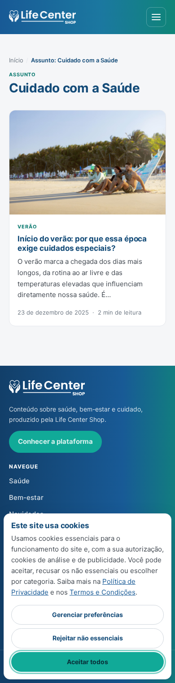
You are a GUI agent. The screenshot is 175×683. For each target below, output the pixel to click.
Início (16, 60)
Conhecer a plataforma (55, 441)
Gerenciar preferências (87, 614)
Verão (27, 226)
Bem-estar (26, 497)
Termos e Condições (103, 592)
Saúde (19, 481)
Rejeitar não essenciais (87, 638)
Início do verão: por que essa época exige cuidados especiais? (82, 243)
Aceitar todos (87, 661)
